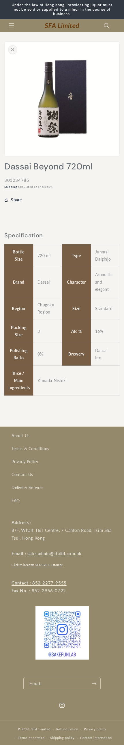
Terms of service (31, 738)
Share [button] (16, 199)
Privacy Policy (25, 461)
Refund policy (67, 729)
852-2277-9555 (39, 582)
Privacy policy (95, 729)
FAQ (16, 500)
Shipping (10, 186)
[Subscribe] (94, 683)
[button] (11, 25)
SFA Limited (40, 729)
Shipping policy (62, 738)
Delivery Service (27, 487)
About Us (21, 435)
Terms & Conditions (30, 448)
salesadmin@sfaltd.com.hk (54, 553)
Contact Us (22, 474)
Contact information (96, 738)
